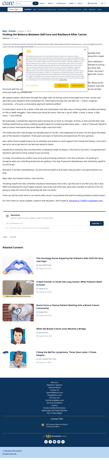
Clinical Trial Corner (75, 9)
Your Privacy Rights (54, 413)
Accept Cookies (78, 85)
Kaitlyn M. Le (43, 289)
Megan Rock (43, 312)
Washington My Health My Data (54, 410)
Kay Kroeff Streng (45, 265)
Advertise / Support (54, 385)
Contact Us (54, 390)
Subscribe (95, 223)
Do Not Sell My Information (55, 408)
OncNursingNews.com (54, 400)
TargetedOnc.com (54, 395)
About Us (54, 382)
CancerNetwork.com (54, 392)
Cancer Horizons (63, 9)
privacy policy (45, 228)
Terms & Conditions (54, 403)
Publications (92, 9)
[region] (55, 69)
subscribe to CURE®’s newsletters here (86, 200)
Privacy (54, 405)
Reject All (61, 85)
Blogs (34, 9)
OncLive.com (54, 398)
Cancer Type (13, 9)
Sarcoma (13, 237)
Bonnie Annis (43, 333)
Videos (100, 9)
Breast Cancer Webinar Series (47, 9)
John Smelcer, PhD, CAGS (47, 359)
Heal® (85, 9)
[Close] (85, 49)
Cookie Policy (63, 80)
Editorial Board (55, 387)
